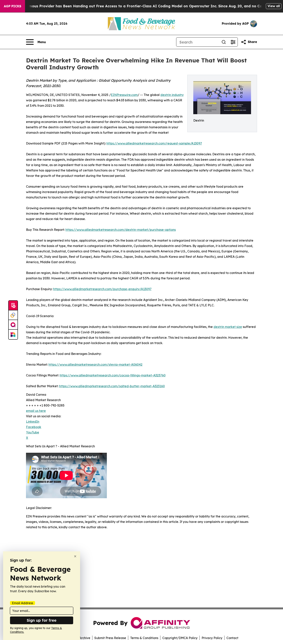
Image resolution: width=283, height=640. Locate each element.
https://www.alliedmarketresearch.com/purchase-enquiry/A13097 (102, 289)
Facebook (33, 427)
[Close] (75, 556)
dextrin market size (228, 327)
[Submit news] (13, 305)
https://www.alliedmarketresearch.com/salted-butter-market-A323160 (112, 386)
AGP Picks (12, 6)
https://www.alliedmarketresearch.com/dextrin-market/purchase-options (120, 230)
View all (274, 6)
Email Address (22, 603)
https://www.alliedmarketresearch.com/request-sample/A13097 (154, 143)
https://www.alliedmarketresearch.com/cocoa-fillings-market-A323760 (113, 375)
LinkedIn (32, 421)
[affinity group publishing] (13, 325)
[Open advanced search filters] (233, 42)
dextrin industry (172, 95)
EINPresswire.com (124, 95)
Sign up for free (41, 620)
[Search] (223, 42)
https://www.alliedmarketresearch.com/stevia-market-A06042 (95, 364)
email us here (36, 411)
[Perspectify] (13, 315)
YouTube (32, 432)
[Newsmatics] (13, 334)
